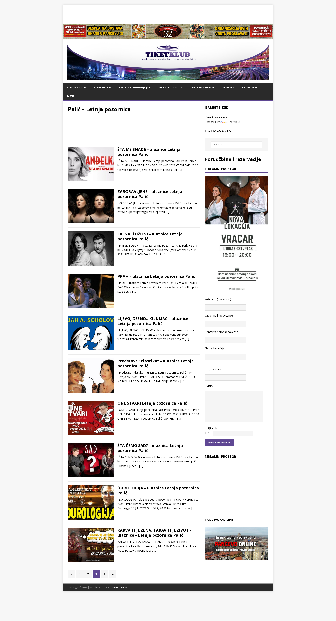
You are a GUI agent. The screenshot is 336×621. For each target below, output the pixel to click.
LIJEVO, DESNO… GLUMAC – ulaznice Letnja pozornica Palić (152, 321)
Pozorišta (75, 87)
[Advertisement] (168, 13)
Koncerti (101, 87)
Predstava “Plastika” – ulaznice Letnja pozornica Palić (155, 363)
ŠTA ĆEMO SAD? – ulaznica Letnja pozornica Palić (150, 448)
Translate (234, 121)
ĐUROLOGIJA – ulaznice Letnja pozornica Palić (158, 490)
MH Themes (120, 587)
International (203, 87)
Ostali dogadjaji (171, 87)
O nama (228, 87)
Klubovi (248, 87)
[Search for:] (236, 144)
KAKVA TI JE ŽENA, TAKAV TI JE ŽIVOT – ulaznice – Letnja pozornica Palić (154, 532)
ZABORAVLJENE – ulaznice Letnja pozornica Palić (149, 194)
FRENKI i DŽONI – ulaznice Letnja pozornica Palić (150, 236)
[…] (180, 170)
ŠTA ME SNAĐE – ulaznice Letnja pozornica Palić (149, 152)
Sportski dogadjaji (133, 87)
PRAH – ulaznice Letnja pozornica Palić (156, 276)
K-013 (71, 95)
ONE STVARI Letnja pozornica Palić (152, 403)
